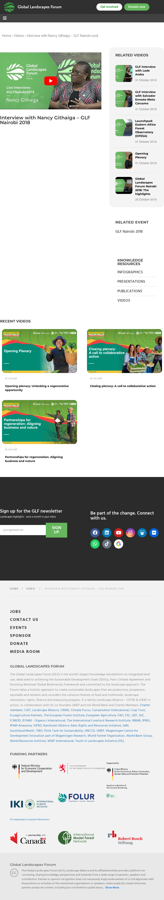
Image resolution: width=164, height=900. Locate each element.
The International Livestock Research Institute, (99, 720)
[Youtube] (118, 532)
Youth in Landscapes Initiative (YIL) (99, 741)
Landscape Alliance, (46, 710)
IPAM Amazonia (21, 725)
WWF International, (61, 741)
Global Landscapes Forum (40, 7)
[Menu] (5, 19)
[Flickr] (154, 532)
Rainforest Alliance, (57, 725)
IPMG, (146, 720)
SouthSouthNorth (22, 730)
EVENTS (18, 628)
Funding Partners (28, 754)
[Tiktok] (106, 544)
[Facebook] (95, 532)
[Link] (9, 7)
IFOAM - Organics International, (44, 720)
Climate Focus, (81, 710)
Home (6, 36)
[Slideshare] (142, 532)
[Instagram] (130, 532)
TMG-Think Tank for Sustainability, (60, 730)
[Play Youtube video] (50, 80)
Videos (19, 36)
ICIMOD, (16, 720)
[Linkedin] (106, 532)
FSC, (128, 715)
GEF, (135, 715)
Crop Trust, (138, 710)
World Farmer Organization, (107, 735)
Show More (112, 888)
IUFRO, (38, 725)
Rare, (74, 725)
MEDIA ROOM (25, 652)
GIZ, (141, 715)
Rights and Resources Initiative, (100, 725)
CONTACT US (24, 620)
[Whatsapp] (95, 544)
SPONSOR (20, 636)
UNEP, (101, 730)
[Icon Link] (118, 544)
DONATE (19, 644)
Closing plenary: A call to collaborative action (123, 386)
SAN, (126, 725)
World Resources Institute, (28, 741)
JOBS (15, 612)
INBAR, (137, 720)
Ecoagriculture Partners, (27, 715)
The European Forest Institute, (65, 715)
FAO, (121, 715)
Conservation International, (111, 710)
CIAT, (28, 710)
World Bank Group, (139, 735)
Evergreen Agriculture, (102, 715)
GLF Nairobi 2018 (129, 232)
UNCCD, (91, 730)
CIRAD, (65, 710)
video (30, 589)
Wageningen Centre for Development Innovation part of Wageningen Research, (74, 733)
